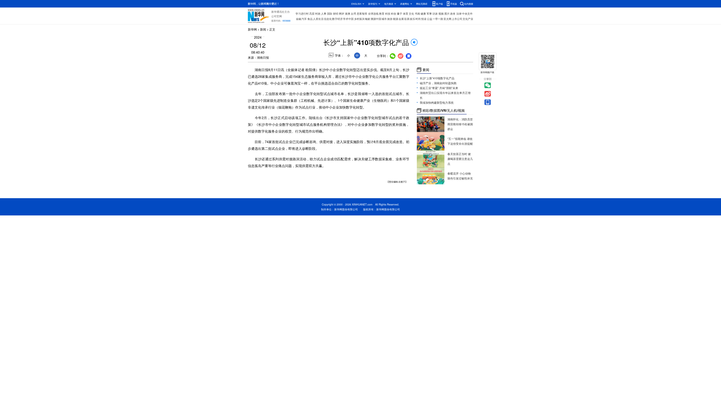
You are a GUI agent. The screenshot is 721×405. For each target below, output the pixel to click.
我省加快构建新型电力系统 (437, 102)
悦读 (423, 19)
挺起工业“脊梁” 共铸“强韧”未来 (439, 88)
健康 (423, 13)
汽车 (304, 19)
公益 (429, 19)
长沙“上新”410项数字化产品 (437, 78)
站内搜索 (468, 3)
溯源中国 (376, 19)
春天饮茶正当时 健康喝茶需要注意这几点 (460, 159)
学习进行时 (302, 13)
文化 (411, 13)
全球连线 (373, 13)
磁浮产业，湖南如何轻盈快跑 (438, 83)
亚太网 (447, 19)
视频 (441, 13)
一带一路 (438, 19)
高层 (311, 13)
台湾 (353, 13)
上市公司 (457, 19)
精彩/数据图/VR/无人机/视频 (443, 110)
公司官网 (276, 16)
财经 (335, 13)
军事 (429, 13)
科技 (387, 13)
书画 (417, 13)
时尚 (418, 19)
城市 (384, 19)
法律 (459, 13)
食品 (310, 19)
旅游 (389, 19)
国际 (329, 13)
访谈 (435, 13)
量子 (399, 13)
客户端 (439, 3)
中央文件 (467, 13)
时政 (318, 13)
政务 (453, 13)
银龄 (367, 19)
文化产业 (468, 19)
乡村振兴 (359, 19)
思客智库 (362, 13)
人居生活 (318, 19)
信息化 (328, 19)
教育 (381, 13)
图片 (447, 13)
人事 (323, 13)
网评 (341, 13)
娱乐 (412, 19)
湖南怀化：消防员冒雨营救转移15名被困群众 (460, 124)
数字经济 (337, 19)
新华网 (252, 29)
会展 (401, 19)
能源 (395, 19)
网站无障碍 (421, 3)
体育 (405, 13)
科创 (393, 13)
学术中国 (348, 19)
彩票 (407, 19)
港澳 (347, 13)
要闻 (425, 69)
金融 (298, 19)
